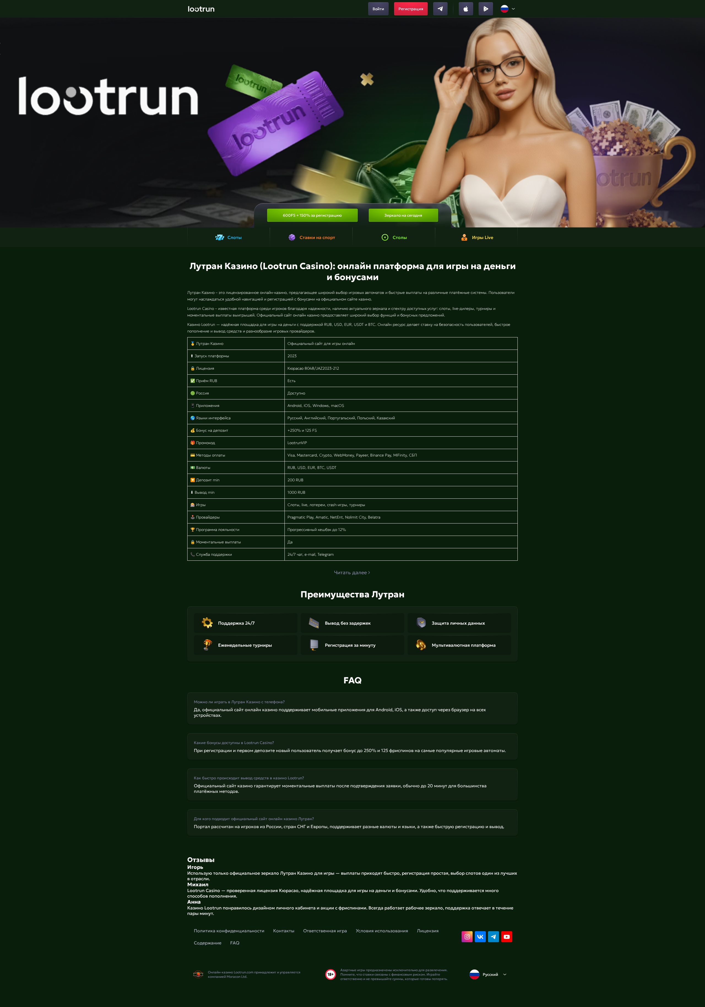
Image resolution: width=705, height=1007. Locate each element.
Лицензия (428, 930)
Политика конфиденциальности (229, 930)
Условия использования (382, 930)
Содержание (207, 943)
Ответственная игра (325, 930)
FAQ (234, 943)
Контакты (283, 930)
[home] (201, 9)
